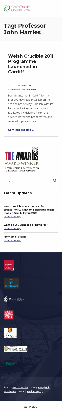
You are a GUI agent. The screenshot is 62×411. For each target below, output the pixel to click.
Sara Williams (29, 89)
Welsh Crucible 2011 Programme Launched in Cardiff (30, 63)
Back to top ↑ (35, 391)
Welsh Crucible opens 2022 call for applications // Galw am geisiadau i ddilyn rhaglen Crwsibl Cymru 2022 (29, 210)
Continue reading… (21, 130)
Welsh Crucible (20, 387)
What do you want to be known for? (26, 224)
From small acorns (15, 236)
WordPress (10, 391)
